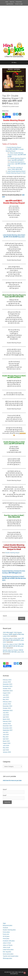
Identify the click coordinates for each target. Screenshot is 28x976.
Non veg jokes (7, 951)
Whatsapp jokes (7, 958)
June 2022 (6, 715)
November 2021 (7, 728)
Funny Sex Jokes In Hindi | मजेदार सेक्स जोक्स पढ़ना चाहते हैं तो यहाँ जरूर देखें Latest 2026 (13, 646)
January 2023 (7, 704)
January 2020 (7, 752)
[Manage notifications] (24, 973)
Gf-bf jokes (6, 936)
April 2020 (6, 750)
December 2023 (7, 684)
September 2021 (7, 730)
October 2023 (7, 688)
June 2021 (6, 734)
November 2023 (7, 686)
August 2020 (6, 743)
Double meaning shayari (12, 552)
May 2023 (6, 699)
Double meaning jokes (10, 592)
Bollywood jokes (7, 925)
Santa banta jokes (8, 954)
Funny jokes (6, 932)
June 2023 (6, 697)
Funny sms (6, 934)
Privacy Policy (19, 1)
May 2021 (5, 736)
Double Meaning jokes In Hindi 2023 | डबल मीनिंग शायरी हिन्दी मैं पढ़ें (17, 163)
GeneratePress (14, 973)
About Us (12, 1)
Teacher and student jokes (10, 956)
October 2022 (7, 708)
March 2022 (6, 719)
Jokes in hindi (7, 943)
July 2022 (5, 712)
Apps (4, 923)
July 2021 (5, 732)
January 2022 (7, 723)
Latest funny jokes (8, 949)
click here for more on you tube (12, 780)
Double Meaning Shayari (14, 147)
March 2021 (6, 741)
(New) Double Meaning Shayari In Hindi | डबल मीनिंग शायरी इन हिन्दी (17, 154)
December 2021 (7, 725)
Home (6, 1)
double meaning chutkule (11, 594)
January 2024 (7, 682)
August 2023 (6, 693)
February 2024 (7, 680)
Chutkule (5, 927)
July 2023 (6, 695)
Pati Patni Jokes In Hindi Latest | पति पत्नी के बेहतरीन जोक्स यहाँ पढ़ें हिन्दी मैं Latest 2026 (13, 640)
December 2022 (7, 706)
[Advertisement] (14, 25)
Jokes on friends (7, 945)
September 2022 (8, 710)
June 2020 (6, 745)
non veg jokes (12, 598)
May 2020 (6, 747)
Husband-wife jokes (9, 941)
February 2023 (7, 701)
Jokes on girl (6, 947)
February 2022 (7, 721)
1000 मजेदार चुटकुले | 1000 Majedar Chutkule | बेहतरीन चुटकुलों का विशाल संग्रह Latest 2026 (13, 634)
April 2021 (6, 739)
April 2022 (6, 717)
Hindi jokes (6, 938)
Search (5, 615)
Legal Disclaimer (9, 3)
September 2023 (8, 690)
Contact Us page (19, 3)
